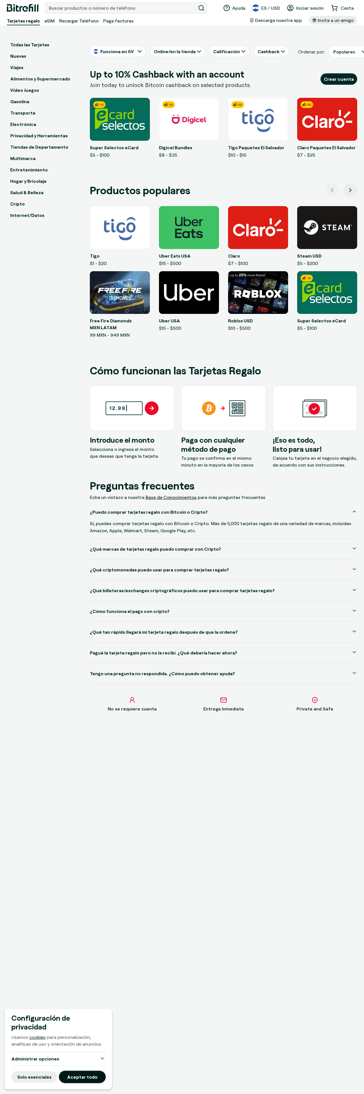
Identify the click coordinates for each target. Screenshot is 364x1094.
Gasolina (19, 101)
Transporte (23, 113)
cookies (37, 1037)
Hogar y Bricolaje (28, 181)
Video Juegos (24, 90)
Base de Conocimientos (171, 497)
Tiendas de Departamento (39, 147)
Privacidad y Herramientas (39, 135)
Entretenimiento (29, 170)
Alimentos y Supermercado (40, 79)
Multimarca (23, 158)
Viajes (16, 67)
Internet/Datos (27, 215)
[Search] (201, 8)
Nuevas (18, 56)
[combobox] (121, 8)
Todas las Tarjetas (29, 44)
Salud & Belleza (27, 192)
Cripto (17, 204)
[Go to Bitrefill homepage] (22, 8)
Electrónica (23, 124)
